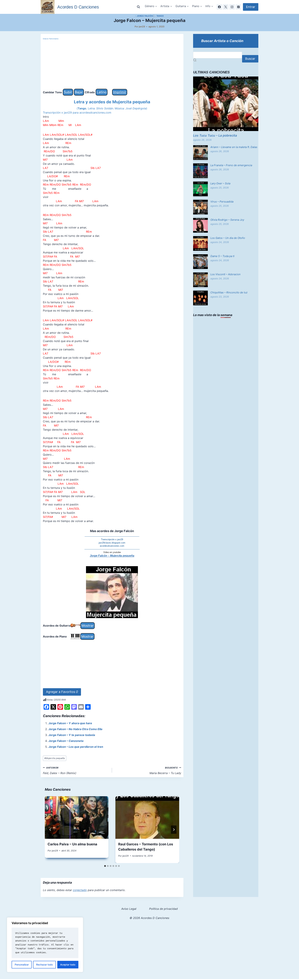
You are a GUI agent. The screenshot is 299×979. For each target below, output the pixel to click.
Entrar (250, 7)
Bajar (79, 92)
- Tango (159, 16)
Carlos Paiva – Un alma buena (72, 844)
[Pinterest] (238, 7)
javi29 (142, 26)
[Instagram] (232, 7)
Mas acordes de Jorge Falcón (112, 531)
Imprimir (119, 92)
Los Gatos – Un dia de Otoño (227, 238)
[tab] (105, 866)
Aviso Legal (128, 908)
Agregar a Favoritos (62, 692)
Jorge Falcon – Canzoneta (65, 741)
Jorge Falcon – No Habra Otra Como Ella (75, 729)
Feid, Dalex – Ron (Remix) (59, 770)
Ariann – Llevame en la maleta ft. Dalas (233, 147)
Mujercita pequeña (54, 758)
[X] (225, 7)
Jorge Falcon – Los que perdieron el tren (75, 746)
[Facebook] (219, 7)
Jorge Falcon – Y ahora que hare (70, 723)
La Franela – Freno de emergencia (231, 165)
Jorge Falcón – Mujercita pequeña (112, 555)
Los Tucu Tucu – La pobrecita (215, 135)
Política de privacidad (163, 908)
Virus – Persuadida (221, 201)
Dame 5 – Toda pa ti (222, 256)
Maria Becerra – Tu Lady (165, 770)
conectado (80, 890)
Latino (101, 92)
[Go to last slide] (50, 829)
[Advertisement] (112, 64)
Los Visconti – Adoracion (225, 274)
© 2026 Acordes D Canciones (149, 918)
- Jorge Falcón (144, 16)
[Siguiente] (173, 829)
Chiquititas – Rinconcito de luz (228, 292)
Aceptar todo (67, 964)
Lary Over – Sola (220, 183)
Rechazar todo (44, 964)
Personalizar (22, 964)
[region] (45, 944)
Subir (68, 92)
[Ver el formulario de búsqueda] (138, 7)
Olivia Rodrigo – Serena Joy (227, 219)
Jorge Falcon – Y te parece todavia (71, 735)
